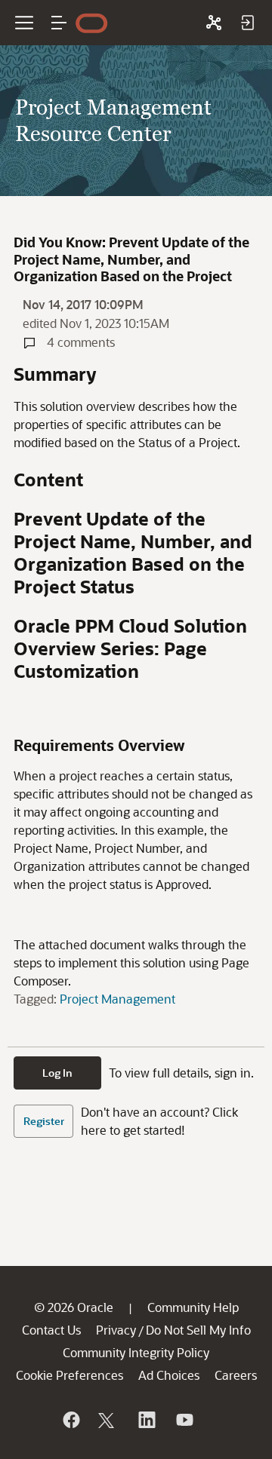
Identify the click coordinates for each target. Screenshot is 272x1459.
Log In (57, 1072)
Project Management (117, 999)
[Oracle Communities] (214, 23)
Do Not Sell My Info (198, 1330)
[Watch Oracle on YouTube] (183, 1420)
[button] (59, 22)
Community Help (193, 1307)
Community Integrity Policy (136, 1352)
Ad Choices (168, 1375)
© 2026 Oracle (73, 1307)
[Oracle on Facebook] (70, 1420)
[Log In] (247, 22)
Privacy (116, 1330)
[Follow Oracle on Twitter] (108, 1420)
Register (43, 1121)
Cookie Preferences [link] (69, 1375)
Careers (236, 1375)
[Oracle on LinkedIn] (146, 1420)
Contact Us (51, 1330)
